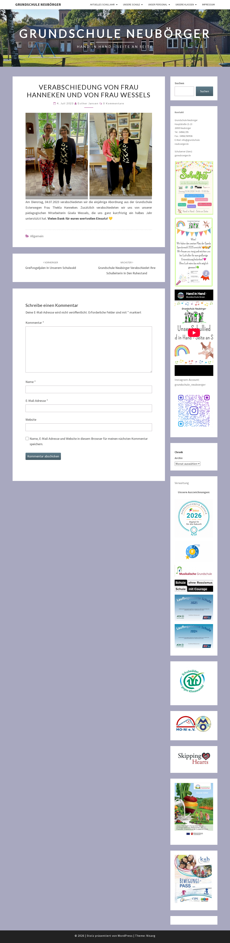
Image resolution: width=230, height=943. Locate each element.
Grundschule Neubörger (38, 4)
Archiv (179, 458)
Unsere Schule (131, 4)
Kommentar (35, 323)
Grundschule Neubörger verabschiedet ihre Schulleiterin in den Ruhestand (126, 268)
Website (31, 419)
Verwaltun (181, 483)
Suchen (179, 83)
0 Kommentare (113, 103)
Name (31, 382)
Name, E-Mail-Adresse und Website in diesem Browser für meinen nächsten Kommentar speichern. (89, 441)
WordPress (125, 935)
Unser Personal (157, 4)
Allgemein (36, 236)
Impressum (208, 4)
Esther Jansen (88, 103)
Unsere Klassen (185, 4)
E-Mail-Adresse (37, 401)
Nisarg (150, 935)
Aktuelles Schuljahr (102, 4)
